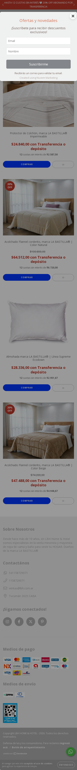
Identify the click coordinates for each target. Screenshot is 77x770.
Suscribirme (38, 64)
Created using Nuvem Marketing (38, 77)
